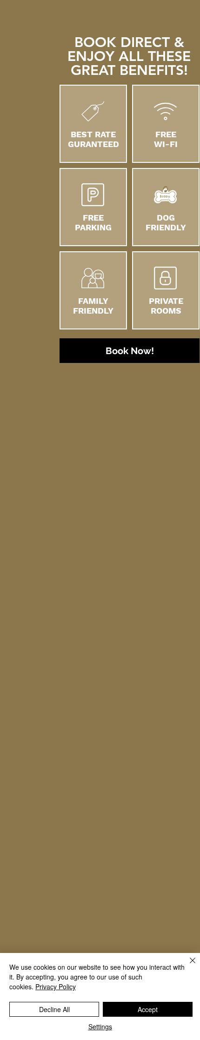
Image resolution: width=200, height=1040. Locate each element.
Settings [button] (100, 1026)
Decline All (54, 1009)
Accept (148, 1009)
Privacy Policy (55, 986)
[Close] (187, 966)
